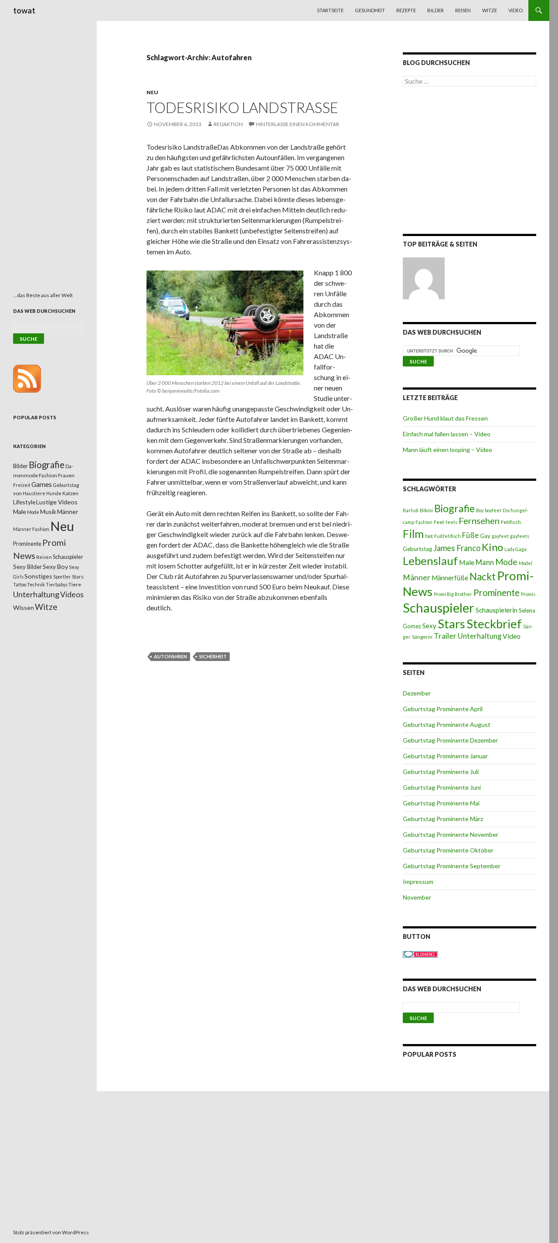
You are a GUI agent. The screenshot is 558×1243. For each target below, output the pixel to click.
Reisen (463, 10)
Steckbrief (494, 623)
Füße (470, 535)
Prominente (496, 592)
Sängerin (422, 636)
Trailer (445, 635)
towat (24, 10)
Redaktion (228, 124)
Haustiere (34, 493)
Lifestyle (24, 502)
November (417, 897)
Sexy (429, 626)
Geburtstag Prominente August (446, 724)
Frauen (66, 475)
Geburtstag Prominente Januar (445, 756)
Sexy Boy (55, 566)
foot (429, 536)
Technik (36, 584)
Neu (152, 92)
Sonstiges (38, 576)
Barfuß (410, 510)
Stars (451, 623)
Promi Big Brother (453, 594)
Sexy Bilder (27, 566)
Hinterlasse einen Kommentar (297, 124)
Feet (439, 522)
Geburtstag (417, 548)
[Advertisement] (469, 161)
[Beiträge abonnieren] (27, 378)
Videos (72, 594)
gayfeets (519, 536)
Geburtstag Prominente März (443, 818)
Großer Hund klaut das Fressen (445, 418)
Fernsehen (479, 520)
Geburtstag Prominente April (443, 708)
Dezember (417, 693)
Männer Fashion (31, 529)
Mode (506, 562)
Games (41, 484)
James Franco (456, 548)
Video (515, 10)
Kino (492, 547)
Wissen (23, 607)
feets (451, 522)
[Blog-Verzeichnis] (420, 953)
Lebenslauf (430, 561)
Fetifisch (511, 522)
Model (525, 563)
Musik (48, 511)
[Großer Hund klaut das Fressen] (424, 278)
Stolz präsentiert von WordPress (51, 1232)
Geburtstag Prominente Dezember (450, 740)
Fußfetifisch (447, 536)
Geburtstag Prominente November (450, 834)
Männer (416, 577)
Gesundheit (370, 10)
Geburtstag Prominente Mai (441, 803)
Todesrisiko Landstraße (242, 107)
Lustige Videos (57, 502)
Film (413, 533)
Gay (485, 535)
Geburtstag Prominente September (451, 866)
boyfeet (493, 510)
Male (466, 562)
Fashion (423, 522)
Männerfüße (450, 578)
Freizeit (22, 485)
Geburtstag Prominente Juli (441, 771)
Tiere (74, 584)
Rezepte (406, 10)
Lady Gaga (515, 549)
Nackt (483, 576)
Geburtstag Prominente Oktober (448, 850)
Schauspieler (438, 607)
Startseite (330, 10)
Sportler (62, 576)
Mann (485, 562)
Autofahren (170, 656)
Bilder (435, 10)
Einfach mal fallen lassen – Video (446, 434)
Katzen (70, 493)
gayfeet (500, 536)
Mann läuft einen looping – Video (447, 449)
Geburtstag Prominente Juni (442, 787)
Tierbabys (57, 584)
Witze (489, 10)
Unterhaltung (479, 636)
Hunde (53, 493)
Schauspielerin (496, 610)
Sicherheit (213, 656)
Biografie (454, 508)
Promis (528, 594)
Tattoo (19, 584)
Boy (479, 510)
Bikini (426, 510)
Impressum (418, 881)
